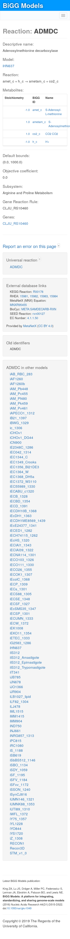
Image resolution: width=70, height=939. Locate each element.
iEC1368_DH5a (22, 476)
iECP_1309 (19, 584)
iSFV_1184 (18, 779)
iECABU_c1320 (22, 491)
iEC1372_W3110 (23, 481)
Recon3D (17, 848)
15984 (54, 296)
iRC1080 (17, 745)
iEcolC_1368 (20, 579)
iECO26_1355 (21, 569)
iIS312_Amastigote (24, 657)
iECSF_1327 (20, 603)
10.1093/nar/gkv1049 (19, 908)
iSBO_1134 (19, 764)
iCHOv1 (16, 432)
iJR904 (15, 691)
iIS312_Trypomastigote (27, 667)
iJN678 (15, 681)
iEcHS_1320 (19, 540)
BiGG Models (23, 5)
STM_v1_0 (18, 852)
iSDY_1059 (18, 769)
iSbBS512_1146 (22, 759)
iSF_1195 (17, 774)
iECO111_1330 (22, 564)
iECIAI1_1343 (20, 544)
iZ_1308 (16, 838)
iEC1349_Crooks (23, 461)
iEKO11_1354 (21, 633)
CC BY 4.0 (45, 325)
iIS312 (15, 652)
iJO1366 (16, 686)
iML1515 (16, 711)
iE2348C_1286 (21, 447)
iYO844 (15, 828)
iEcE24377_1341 (23, 525)
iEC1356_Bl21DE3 (24, 466)
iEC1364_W (19, 471)
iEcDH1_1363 (21, 515)
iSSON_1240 (20, 789)
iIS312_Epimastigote (26, 662)
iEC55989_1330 (22, 486)
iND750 (16, 725)
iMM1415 (17, 716)
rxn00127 (38, 313)
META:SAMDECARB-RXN (38, 309)
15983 (44, 296)
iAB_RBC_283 (21, 373)
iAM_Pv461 (19, 408)
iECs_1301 (18, 588)
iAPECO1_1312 (22, 412)
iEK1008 (16, 627)
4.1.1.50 (32, 318)
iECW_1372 (19, 623)
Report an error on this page (30, 246)
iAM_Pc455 (19, 393)
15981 (24, 296)
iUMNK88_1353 (22, 803)
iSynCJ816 (18, 794)
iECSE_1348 (20, 598)
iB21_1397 (18, 417)
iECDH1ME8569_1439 (27, 520)
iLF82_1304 (19, 701)
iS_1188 (16, 750)
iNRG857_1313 (22, 735)
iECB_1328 (19, 496)
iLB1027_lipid (20, 696)
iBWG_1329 (19, 422)
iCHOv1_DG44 (21, 437)
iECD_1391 (19, 505)
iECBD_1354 (20, 500)
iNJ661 (15, 730)
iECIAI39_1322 (21, 549)
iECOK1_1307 (21, 574)
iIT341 (15, 672)
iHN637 (8, 65)
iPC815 (15, 740)
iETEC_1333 (20, 637)
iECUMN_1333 (21, 618)
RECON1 (17, 843)
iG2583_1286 (20, 642)
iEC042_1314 (20, 452)
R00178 (38, 291)
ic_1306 (16, 427)
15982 (34, 296)
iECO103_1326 (22, 559)
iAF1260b (17, 383)
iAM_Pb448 (19, 388)
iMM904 (16, 720)
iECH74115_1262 (24, 535)
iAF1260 (16, 378)
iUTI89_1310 (20, 808)
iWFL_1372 (19, 813)
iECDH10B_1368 (23, 510)
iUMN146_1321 (22, 799)
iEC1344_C (19, 456)
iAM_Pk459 (19, 403)
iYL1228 (16, 823)
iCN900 (16, 442)
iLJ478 (15, 706)
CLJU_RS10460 (15, 223)
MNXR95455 (18, 304)
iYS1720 (16, 833)
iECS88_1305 (21, 593)
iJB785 (15, 676)
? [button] (58, 245)
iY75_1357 (18, 818)
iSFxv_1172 (19, 784)
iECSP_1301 (20, 613)
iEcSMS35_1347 (23, 608)
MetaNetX (29, 325)
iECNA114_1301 (23, 554)
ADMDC (16, 266)
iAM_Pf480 (18, 398)
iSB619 (15, 755)
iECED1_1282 (21, 530)
